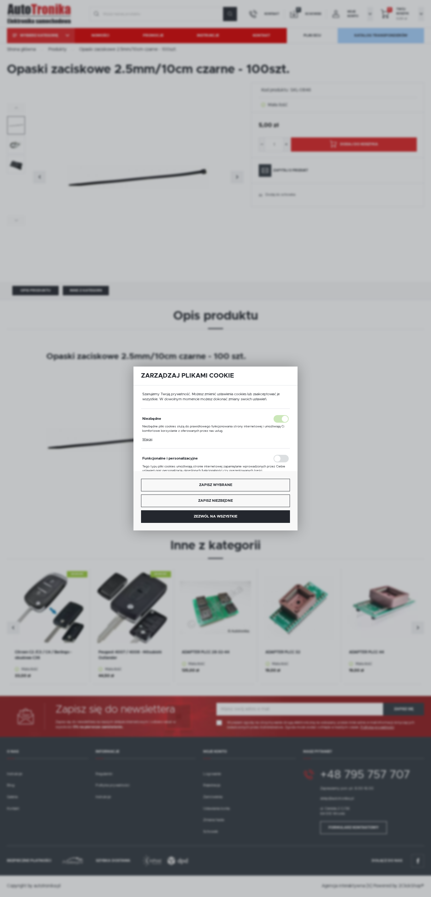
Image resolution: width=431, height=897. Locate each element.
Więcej (147, 439)
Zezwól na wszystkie (215, 516)
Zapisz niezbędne (215, 500)
